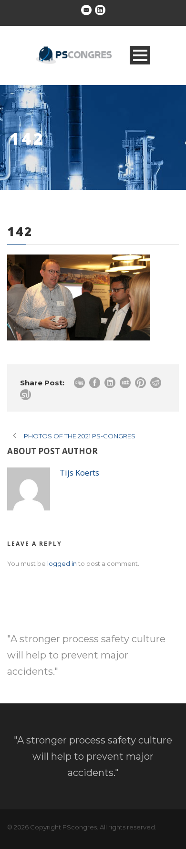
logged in (62, 563)
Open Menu (140, 55)
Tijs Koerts (79, 472)
